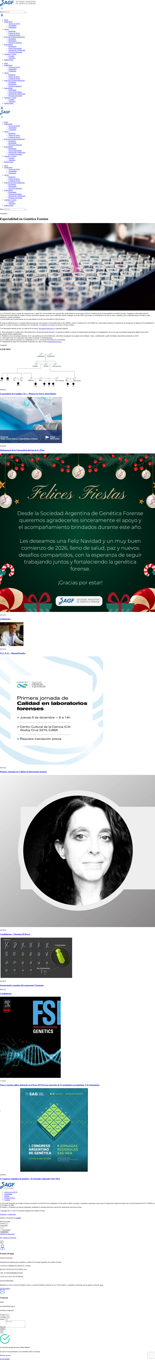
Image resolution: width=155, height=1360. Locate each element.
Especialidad (8, 44)
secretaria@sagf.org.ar (46, 328)
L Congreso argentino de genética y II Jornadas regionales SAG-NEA (30, 1179)
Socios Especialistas (15, 48)
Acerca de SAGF (14, 24)
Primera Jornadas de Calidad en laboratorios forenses (23, 772)
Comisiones (12, 27)
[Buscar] (26, 12)
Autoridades (12, 25)
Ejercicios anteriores (15, 43)
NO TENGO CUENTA (8, 1238)
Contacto (7, 1200)
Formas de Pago (9, 1198)
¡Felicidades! (5, 619)
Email (2, 1319)
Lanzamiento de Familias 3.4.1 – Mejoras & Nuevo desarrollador (28, 394)
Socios (6, 29)
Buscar (2, 12)
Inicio (6, 20)
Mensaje (3, 1327)
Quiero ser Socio (14, 33)
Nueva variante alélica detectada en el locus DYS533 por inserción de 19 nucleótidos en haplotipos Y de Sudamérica (50, 1085)
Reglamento (12, 41)
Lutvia (18, 1218)
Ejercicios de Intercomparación (14, 37)
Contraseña (3, 1226)
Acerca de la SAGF (10, 1192)
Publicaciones (8, 60)
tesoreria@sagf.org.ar (54, 341)
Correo (2, 1223)
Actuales (11, 56)
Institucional (8, 22)
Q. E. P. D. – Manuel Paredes (12, 653)
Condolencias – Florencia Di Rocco (15, 934)
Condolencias (6, 993)
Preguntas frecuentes (15, 52)
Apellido (3, 1317)
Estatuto (7, 1196)
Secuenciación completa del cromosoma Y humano (22, 985)
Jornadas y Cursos (10, 54)
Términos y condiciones (8, 1214)
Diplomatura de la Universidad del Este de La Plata (22, 450)
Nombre (3, 1315)
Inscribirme (12, 39)
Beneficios (12, 31)
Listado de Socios (14, 35)
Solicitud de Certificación (16, 50)
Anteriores (11, 58)
